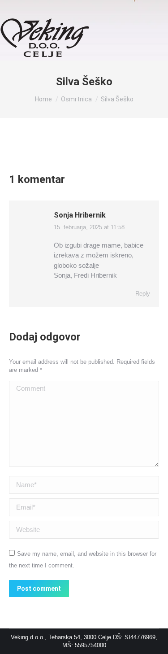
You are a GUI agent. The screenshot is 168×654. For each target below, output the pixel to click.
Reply (142, 293)
